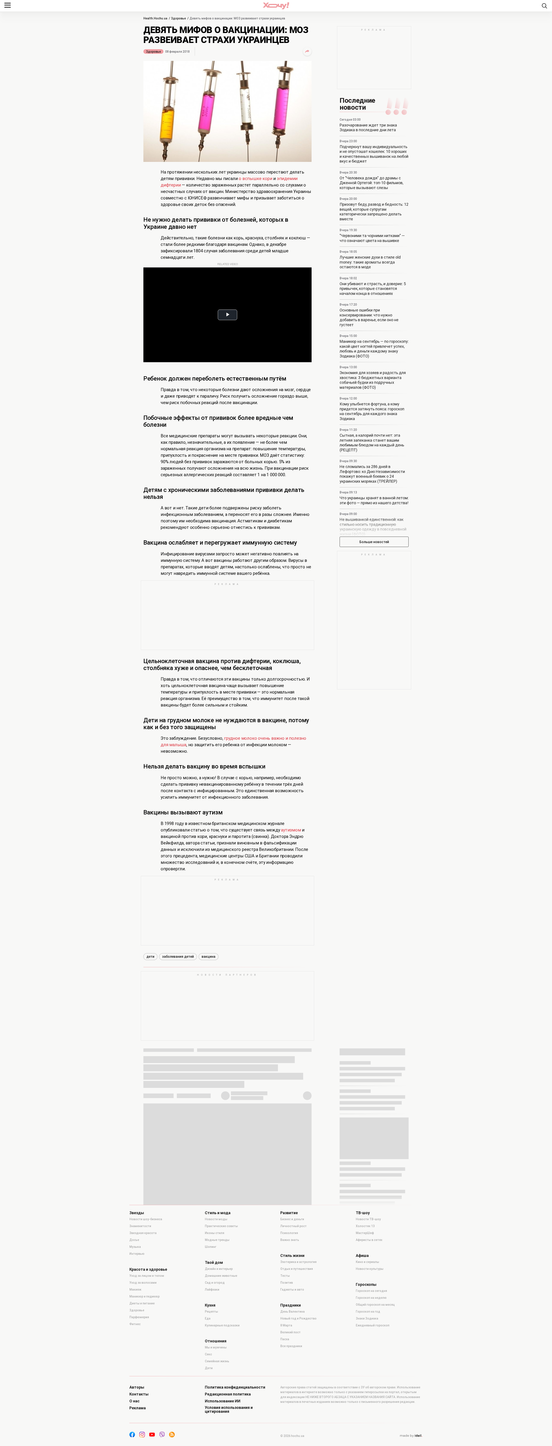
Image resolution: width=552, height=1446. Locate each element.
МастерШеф (365, 1233)
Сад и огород (215, 1282)
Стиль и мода (218, 1213)
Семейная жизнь (217, 1361)
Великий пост (290, 1332)
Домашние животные (221, 1275)
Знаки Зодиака (367, 1318)
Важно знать (289, 1240)
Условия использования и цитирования (229, 1409)
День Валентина (292, 1311)
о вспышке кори (255, 178)
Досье (134, 1240)
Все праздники (291, 1346)
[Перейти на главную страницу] (276, 5)
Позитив (286, 1282)
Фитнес (135, 1324)
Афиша (362, 1256)
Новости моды (216, 1219)
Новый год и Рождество (298, 1318)
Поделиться (307, 51)
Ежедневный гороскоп (372, 1325)
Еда (207, 1318)
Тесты (285, 1275)
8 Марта (286, 1325)
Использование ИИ (222, 1401)
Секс (208, 1354)
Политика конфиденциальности (235, 1387)
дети (150, 957)
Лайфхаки (212, 1289)
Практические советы (221, 1226)
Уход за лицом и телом (146, 1275)
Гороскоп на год (368, 1311)
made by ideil (411, 1435)
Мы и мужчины (216, 1347)
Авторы (136, 1387)
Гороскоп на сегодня (371, 1291)
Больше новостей (374, 542)
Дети (209, 1368)
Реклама (137, 1408)
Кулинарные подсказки (222, 1325)
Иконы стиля (214, 1233)
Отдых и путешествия (296, 1269)
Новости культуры (369, 1269)
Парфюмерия (139, 1317)
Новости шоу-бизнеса (145, 1219)
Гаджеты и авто (292, 1289)
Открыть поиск (544, 6)
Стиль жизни (292, 1256)
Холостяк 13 (365, 1226)
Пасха (284, 1339)
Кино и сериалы (367, 1262)
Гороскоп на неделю (371, 1297)
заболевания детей (178, 957)
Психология (289, 1233)
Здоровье (153, 51)
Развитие (289, 1213)
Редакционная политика (228, 1394)
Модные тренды (217, 1240)
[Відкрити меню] (7, 5)
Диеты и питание (142, 1303)
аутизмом (291, 830)
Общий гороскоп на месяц (375, 1304)
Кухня (210, 1305)
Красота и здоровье (148, 1269)
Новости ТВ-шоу (368, 1219)
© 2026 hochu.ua (292, 1435)
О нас (134, 1401)
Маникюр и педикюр (144, 1296)
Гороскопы (366, 1284)
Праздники (290, 1305)
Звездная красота (143, 1233)
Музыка (135, 1246)
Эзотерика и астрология (298, 1262)
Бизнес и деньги (292, 1219)
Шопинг (210, 1246)
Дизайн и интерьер (219, 1269)
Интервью (136, 1253)
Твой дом (214, 1262)
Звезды (136, 1213)
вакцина (208, 957)
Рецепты (211, 1311)
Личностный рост (293, 1226)
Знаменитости (140, 1226)
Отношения (215, 1341)
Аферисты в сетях (369, 1240)
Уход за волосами (143, 1282)
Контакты (139, 1394)
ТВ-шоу (363, 1213)
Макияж (135, 1289)
